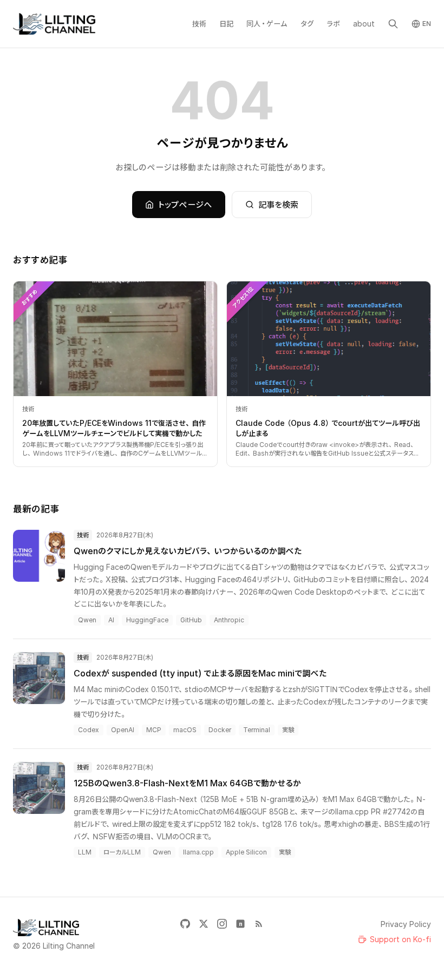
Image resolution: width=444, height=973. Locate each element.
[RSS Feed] (259, 924)
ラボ (333, 23)
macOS (185, 730)
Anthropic (229, 620)
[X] (203, 924)
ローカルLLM (122, 852)
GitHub (191, 620)
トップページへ (185, 204)
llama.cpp (198, 852)
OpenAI (122, 730)
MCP (153, 730)
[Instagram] (222, 924)
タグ (307, 23)
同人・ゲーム (267, 23)
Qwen (87, 620)
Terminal (256, 730)
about (364, 23)
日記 (226, 23)
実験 (288, 730)
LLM (85, 852)
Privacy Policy (406, 924)
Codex (88, 730)
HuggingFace (147, 620)
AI (111, 620)
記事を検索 (278, 204)
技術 (199, 23)
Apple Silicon (246, 852)
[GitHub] (185, 924)
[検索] (393, 23)
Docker (219, 730)
